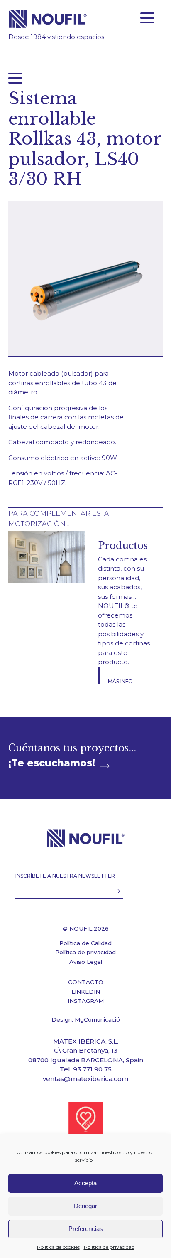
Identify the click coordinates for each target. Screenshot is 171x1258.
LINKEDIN (85, 991)
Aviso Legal (85, 961)
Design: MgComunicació (85, 1019)
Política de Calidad (85, 943)
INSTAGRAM (86, 1000)
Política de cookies (58, 1247)
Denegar (85, 1205)
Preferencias (85, 1228)
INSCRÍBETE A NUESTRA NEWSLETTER (65, 876)
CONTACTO (85, 982)
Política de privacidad (109, 1247)
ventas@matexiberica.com (85, 1079)
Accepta (85, 1183)
